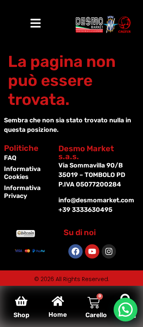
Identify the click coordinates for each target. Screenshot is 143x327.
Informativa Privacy (22, 192)
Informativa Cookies (22, 173)
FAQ (10, 158)
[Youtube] (92, 251)
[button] (125, 309)
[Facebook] (75, 251)
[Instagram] (109, 251)
